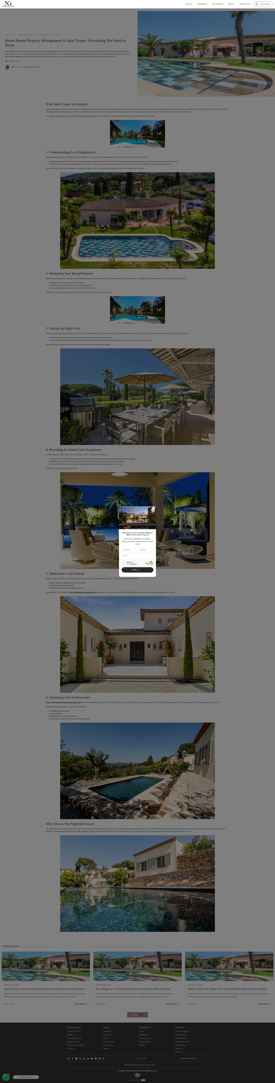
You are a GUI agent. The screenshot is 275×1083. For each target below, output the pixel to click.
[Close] (153, 509)
